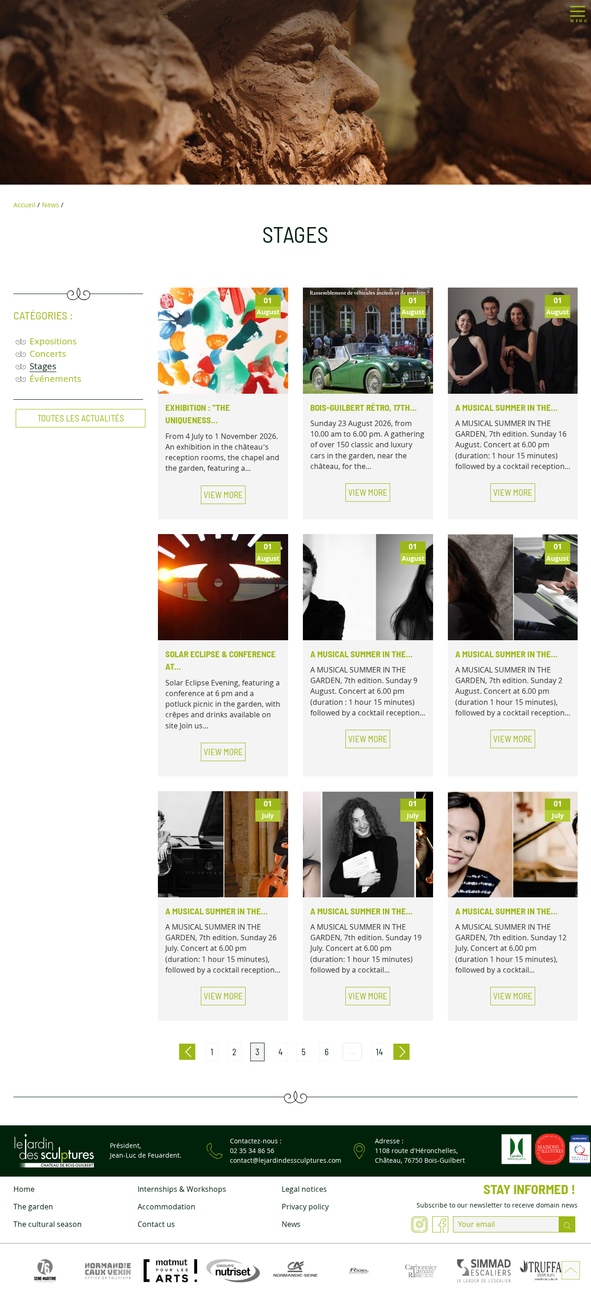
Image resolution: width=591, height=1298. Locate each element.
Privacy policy (305, 1207)
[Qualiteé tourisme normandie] (579, 1148)
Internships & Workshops (182, 1189)
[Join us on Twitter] (440, 1226)
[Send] (567, 1224)
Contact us (156, 1224)
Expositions (53, 341)
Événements (55, 378)
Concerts (48, 353)
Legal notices (304, 1189)
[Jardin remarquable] (516, 1148)
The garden (33, 1207)
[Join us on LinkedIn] (419, 1226)
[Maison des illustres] (550, 1148)
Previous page (187, 1052)
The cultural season (47, 1224)
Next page (401, 1052)
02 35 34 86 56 (252, 1150)
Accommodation (166, 1207)
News (291, 1224)
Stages (43, 366)
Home (24, 1189)
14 (379, 1051)
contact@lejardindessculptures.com (285, 1160)
